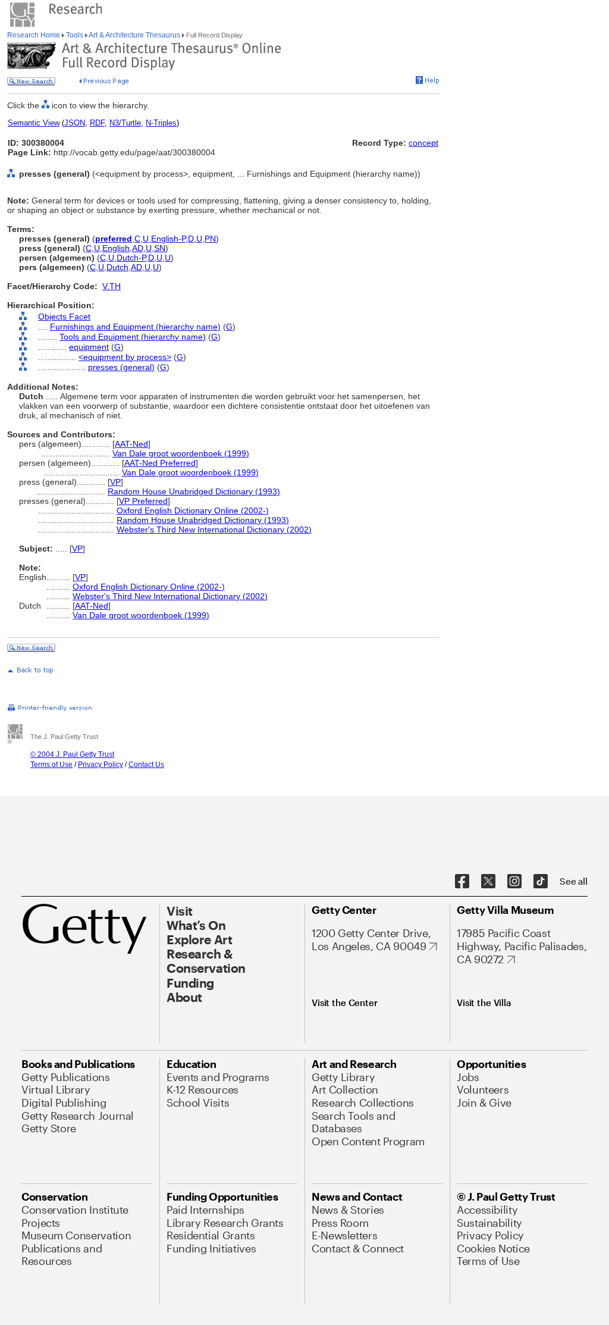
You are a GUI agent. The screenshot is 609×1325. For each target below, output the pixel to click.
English (116, 248)
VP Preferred (143, 501)
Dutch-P (131, 257)
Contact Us (146, 764)
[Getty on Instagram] (514, 882)
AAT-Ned (131, 444)
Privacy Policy (100, 764)
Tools (74, 35)
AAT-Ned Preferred (160, 463)
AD (137, 248)
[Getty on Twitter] (488, 882)
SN (159, 248)
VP (115, 482)
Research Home (34, 35)
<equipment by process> (125, 357)
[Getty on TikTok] (540, 882)
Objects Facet (64, 316)
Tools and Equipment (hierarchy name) (132, 337)
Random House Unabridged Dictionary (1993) (194, 491)
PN (210, 238)
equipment (89, 347)
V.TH (111, 286)
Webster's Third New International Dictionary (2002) (214, 529)
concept (423, 143)
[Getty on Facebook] (462, 882)
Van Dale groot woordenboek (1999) (180, 453)
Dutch (117, 267)
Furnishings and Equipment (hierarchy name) (135, 326)
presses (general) (121, 367)
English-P (168, 238)
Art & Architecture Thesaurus (134, 35)
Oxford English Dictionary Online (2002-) (193, 510)
